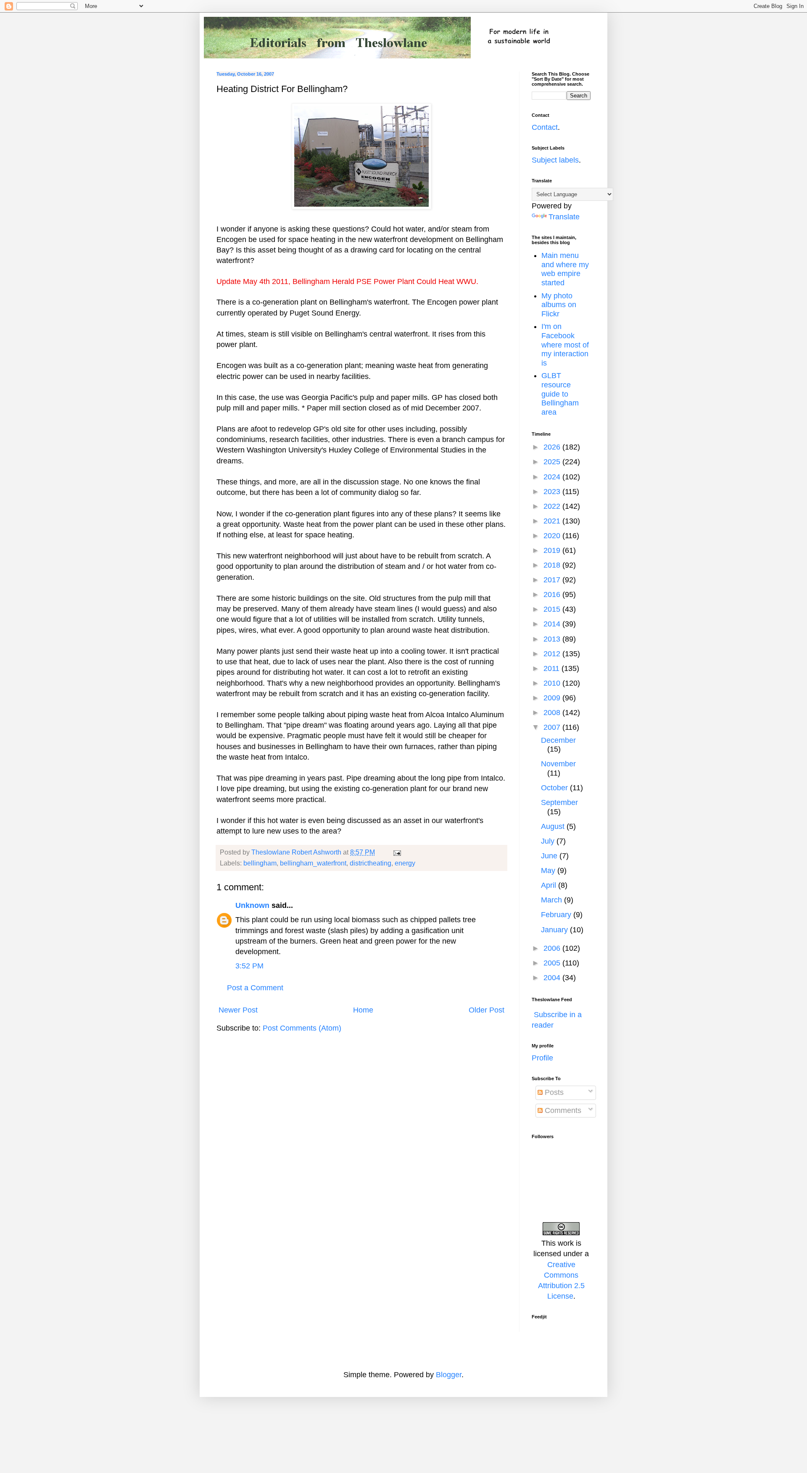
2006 (552, 948)
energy (405, 863)
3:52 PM (249, 966)
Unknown (252, 905)
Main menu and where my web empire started (565, 269)
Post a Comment (255, 988)
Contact (545, 127)
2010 (552, 683)
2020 (552, 535)
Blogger (449, 1374)
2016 (552, 594)
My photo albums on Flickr (558, 305)
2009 (552, 698)
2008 (552, 712)
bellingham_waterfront (313, 863)
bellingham (260, 863)
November (558, 764)
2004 (552, 977)
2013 (552, 639)
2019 (552, 550)
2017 (552, 580)
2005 (552, 963)
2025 (552, 462)
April (549, 885)
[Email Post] (396, 852)
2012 (552, 654)
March (552, 900)
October (555, 788)
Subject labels (555, 160)
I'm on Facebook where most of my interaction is (565, 344)
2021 (552, 521)
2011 (552, 668)
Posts (553, 1092)
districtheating (370, 863)
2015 (552, 609)
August (554, 826)
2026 (552, 447)
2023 (552, 491)
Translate (564, 217)
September (559, 802)
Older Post (486, 1010)
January (555, 930)
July (548, 841)
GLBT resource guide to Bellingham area (560, 393)
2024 (552, 477)
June (550, 856)
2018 (552, 565)
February (557, 914)
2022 (552, 506)
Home (363, 1010)
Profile (542, 1058)
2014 (552, 624)
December (558, 740)
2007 (552, 727)
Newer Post (238, 1010)
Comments (562, 1110)
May (549, 870)
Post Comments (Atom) (302, 1028)
